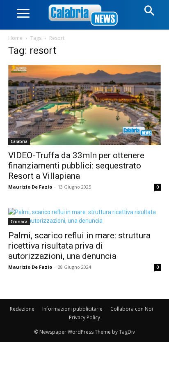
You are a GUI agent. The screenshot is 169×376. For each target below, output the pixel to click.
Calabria (19, 141)
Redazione (22, 308)
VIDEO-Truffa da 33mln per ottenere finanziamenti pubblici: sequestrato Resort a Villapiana (76, 165)
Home (15, 38)
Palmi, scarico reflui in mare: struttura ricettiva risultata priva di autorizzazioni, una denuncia (79, 246)
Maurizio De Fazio (30, 187)
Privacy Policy (84, 317)
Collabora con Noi (131, 308)
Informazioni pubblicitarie (72, 308)
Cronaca (19, 221)
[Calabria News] (84, 15)
